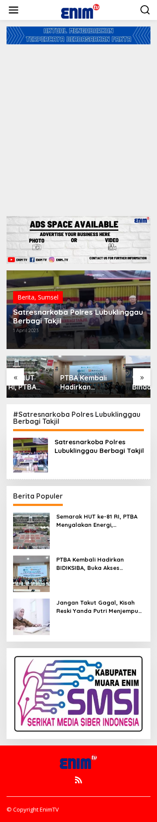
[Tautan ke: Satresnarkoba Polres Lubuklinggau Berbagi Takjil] (30, 454)
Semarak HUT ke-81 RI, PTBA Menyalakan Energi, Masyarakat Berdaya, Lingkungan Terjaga (96, 520)
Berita (25, 297)
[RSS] (78, 779)
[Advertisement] (78, 127)
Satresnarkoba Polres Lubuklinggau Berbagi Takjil (78, 316)
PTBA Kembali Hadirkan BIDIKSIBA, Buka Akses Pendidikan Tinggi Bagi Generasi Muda (42, 382)
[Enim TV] (80, 9)
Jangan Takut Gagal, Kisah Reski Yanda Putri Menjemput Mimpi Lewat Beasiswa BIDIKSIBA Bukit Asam (98, 606)
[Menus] (13, 10)
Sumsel (48, 297)
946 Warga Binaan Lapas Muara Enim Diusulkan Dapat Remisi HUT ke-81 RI (114, 382)
